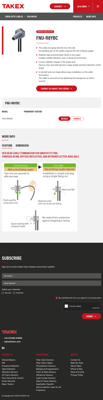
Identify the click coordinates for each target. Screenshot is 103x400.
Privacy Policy (77, 374)
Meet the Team (77, 362)
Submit (90, 316)
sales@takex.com (11, 341)
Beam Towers (8, 383)
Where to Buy (77, 368)
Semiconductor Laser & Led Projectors (48, 388)
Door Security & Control (12, 377)
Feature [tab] (7, 145)
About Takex (76, 365)
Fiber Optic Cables (14, 16)
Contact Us (75, 359)
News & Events (77, 371)
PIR (3, 362)
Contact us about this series (55, 88)
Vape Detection (8, 368)
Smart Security (8, 380)
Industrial (19, 292)
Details (64, 118)
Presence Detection (10, 365)
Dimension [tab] (22, 145)
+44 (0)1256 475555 (12, 337)
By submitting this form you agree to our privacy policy (80, 297)
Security (8, 292)
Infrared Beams (8, 359)
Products (77, 16)
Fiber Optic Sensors (45, 359)
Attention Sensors (10, 371)
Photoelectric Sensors (46, 365)
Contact (58, 6)
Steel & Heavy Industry (46, 380)
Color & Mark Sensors (46, 371)
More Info (91, 16)
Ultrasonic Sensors (44, 374)
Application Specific (45, 383)
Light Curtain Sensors (46, 377)
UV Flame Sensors (10, 374)
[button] (83, 6)
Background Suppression (47, 368)
